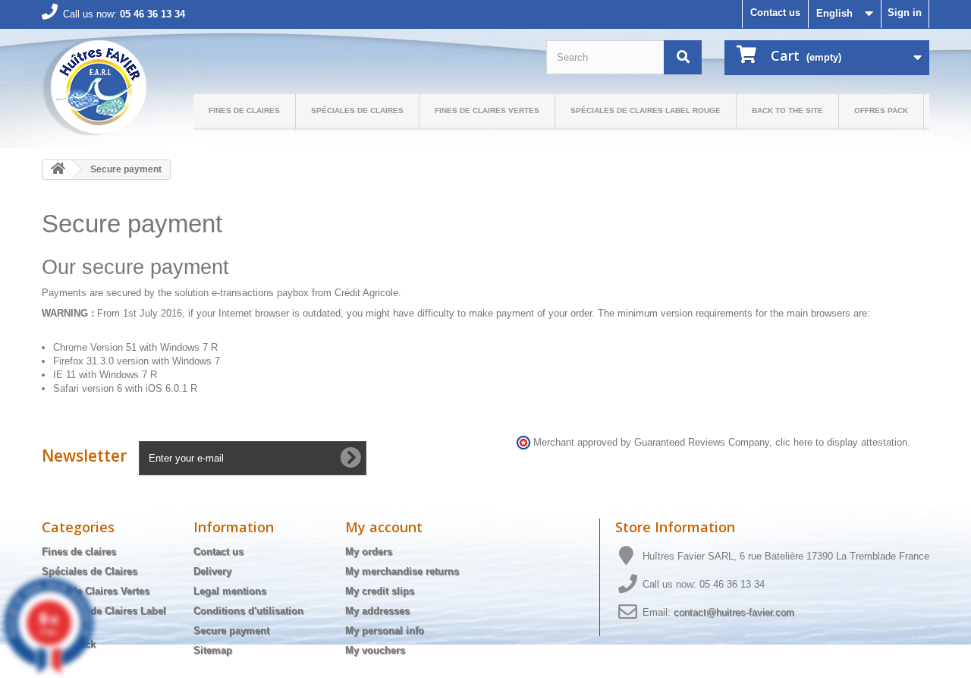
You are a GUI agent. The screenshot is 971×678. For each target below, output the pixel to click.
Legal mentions (229, 591)
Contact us (775, 12)
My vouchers (375, 650)
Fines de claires (244, 110)
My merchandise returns (402, 571)
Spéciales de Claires (357, 110)
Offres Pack (881, 110)
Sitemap (212, 650)
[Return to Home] (57, 169)
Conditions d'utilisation (248, 611)
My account (384, 527)
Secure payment (231, 630)
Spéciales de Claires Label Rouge (645, 110)
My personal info (384, 630)
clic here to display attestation (841, 442)
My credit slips (379, 591)
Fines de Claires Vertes (487, 110)
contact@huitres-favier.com (734, 612)
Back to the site (787, 110)
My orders (368, 551)
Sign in (905, 12)
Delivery (212, 571)
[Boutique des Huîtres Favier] (94, 88)
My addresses (377, 611)
